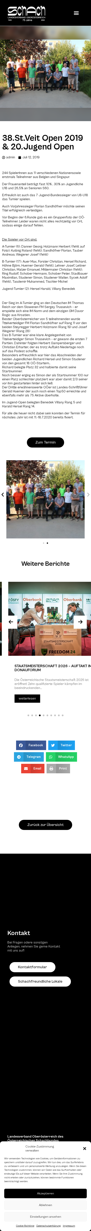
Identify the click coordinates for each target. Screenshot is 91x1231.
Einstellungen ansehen (45, 1217)
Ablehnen (45, 1205)
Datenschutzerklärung (48, 1225)
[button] (85, 1148)
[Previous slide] (10, 622)
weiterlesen (19, 698)
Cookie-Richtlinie (25, 1225)
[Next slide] (80, 622)
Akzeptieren (45, 1193)
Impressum (69, 1225)
